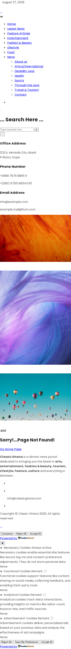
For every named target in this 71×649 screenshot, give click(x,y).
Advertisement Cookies (20, 618)
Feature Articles (18, 33)
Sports (19, 80)
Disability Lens (24, 71)
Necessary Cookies (17, 548)
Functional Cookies (17, 571)
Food (10, 52)
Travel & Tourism (27, 90)
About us (21, 62)
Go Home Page (10, 449)
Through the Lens (27, 85)
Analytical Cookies (17, 595)
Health (19, 76)
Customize (7, 533)
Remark (37, 571)
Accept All (35, 533)
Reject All (21, 533)
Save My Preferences (26, 642)
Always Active (41, 548)
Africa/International (29, 66)
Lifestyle (13, 47)
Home (11, 24)
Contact (21, 95)
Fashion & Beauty (19, 43)
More (11, 57)
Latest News (16, 29)
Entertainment (17, 38)
